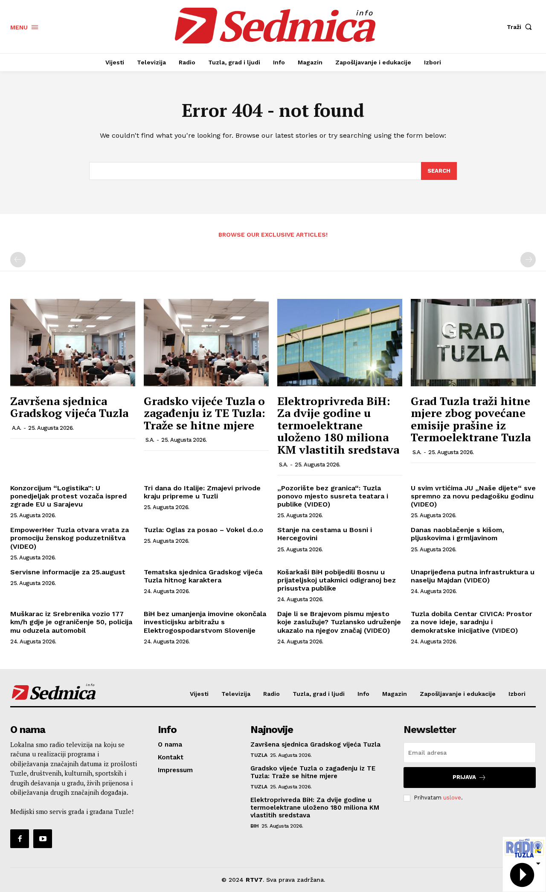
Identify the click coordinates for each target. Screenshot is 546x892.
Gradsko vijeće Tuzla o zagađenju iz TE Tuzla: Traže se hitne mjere (204, 413)
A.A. (16, 428)
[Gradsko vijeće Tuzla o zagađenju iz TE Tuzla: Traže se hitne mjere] (206, 342)
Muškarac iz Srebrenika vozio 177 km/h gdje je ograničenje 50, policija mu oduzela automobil (71, 622)
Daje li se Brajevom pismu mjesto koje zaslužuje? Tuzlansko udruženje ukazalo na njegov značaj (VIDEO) (339, 622)
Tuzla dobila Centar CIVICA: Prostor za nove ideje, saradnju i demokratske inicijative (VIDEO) (471, 622)
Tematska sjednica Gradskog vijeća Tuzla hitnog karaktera (203, 576)
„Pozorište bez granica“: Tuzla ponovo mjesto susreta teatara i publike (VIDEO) (332, 496)
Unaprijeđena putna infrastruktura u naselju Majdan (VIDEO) (472, 576)
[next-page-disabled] (528, 259)
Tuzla (258, 755)
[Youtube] (42, 838)
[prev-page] (18, 259)
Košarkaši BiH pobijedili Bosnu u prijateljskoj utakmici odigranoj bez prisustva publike (336, 580)
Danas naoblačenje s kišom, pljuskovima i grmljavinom (457, 534)
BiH (254, 826)
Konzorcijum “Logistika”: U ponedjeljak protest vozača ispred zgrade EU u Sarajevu (68, 496)
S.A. (149, 440)
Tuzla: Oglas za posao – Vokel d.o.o (203, 530)
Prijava (464, 777)
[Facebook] (19, 838)
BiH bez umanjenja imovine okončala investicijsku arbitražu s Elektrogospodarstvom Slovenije (205, 622)
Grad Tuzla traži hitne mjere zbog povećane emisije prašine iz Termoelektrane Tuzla (471, 419)
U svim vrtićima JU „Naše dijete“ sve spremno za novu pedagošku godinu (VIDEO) (473, 496)
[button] (521, 27)
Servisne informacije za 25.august (67, 572)
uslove (452, 797)
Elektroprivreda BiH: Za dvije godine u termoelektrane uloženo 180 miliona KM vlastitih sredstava (338, 425)
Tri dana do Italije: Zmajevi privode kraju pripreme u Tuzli (202, 492)
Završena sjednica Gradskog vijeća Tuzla (69, 407)
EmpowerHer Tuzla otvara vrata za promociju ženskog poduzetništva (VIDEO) (69, 538)
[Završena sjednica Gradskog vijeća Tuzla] (72, 342)
